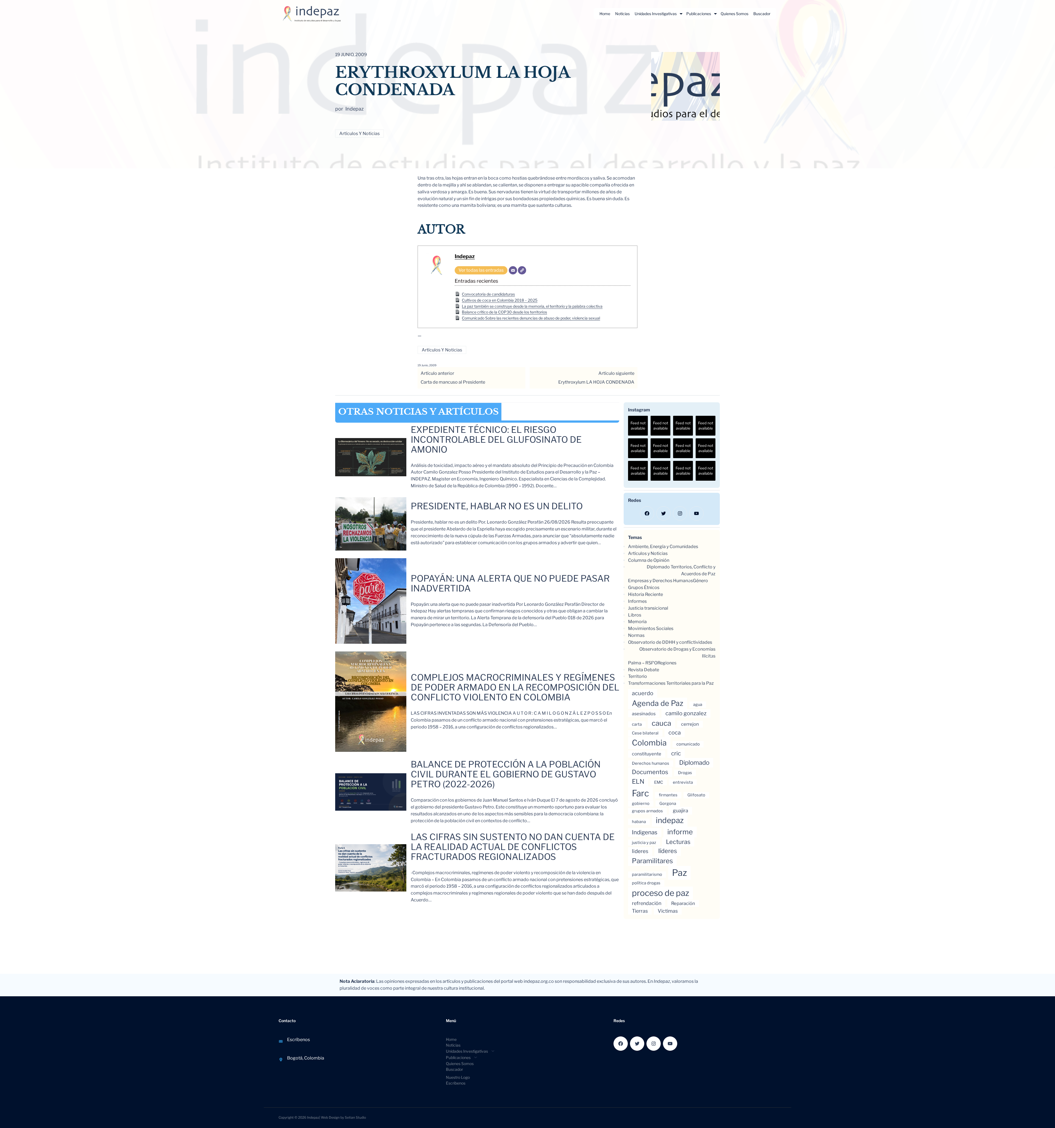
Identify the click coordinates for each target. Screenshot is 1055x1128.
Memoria (637, 621)
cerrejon (690, 724)
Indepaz (465, 256)
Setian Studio (355, 1117)
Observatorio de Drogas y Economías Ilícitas (677, 652)
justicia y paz (644, 842)
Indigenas (644, 832)
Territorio (637, 676)
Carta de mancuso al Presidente (453, 382)
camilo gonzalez (686, 713)
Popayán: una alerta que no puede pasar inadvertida (510, 583)
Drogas (685, 772)
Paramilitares (652, 861)
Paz (679, 872)
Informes (637, 601)
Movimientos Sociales (650, 628)
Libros (634, 615)
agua (697, 704)
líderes (667, 850)
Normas (636, 635)
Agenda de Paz (657, 703)
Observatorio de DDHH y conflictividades (670, 642)
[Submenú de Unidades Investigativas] (681, 13)
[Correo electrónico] (513, 270)
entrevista (683, 782)
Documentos (650, 771)
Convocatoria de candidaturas (488, 294)
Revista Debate (643, 669)
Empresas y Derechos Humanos (660, 580)
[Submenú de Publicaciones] (715, 13)
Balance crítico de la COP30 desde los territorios (504, 312)
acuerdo (642, 693)
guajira (680, 810)
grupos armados (647, 810)
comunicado (688, 744)
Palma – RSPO (642, 662)
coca (674, 732)
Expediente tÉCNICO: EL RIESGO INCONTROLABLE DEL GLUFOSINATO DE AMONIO (496, 440)
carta (637, 724)
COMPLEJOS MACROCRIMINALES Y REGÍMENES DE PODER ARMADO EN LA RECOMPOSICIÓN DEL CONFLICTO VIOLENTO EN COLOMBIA (515, 687)
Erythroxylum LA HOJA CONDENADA (596, 382)
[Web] (522, 270)
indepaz (670, 820)
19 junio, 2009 (427, 365)
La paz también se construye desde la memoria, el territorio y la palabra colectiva (532, 306)
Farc (640, 793)
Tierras (640, 911)
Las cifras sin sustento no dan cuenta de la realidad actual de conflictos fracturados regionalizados (513, 847)
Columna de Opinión (648, 560)
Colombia (649, 742)
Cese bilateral (645, 733)
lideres (640, 851)
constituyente (646, 753)
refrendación (646, 903)
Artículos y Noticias (359, 133)
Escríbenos (298, 1039)
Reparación (683, 903)
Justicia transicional (648, 608)
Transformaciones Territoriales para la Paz (671, 683)
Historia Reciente (645, 594)
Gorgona (667, 803)
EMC (658, 782)
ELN (638, 781)
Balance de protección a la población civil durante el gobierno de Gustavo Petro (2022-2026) (506, 774)
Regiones (666, 662)
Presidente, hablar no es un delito (497, 506)
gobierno (640, 803)
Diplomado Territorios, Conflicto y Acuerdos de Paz (681, 570)
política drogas (646, 883)
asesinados (644, 713)
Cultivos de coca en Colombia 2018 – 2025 (499, 300)
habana (639, 821)
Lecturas (678, 841)
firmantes (668, 795)
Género (700, 580)
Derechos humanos (650, 763)
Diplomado (694, 762)
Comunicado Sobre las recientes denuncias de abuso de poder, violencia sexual (531, 318)
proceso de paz (660, 893)
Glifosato (696, 795)
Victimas (668, 911)
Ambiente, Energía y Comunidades (663, 546)
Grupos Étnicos (643, 587)
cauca (661, 723)
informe (680, 832)
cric (676, 753)
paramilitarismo (647, 874)
